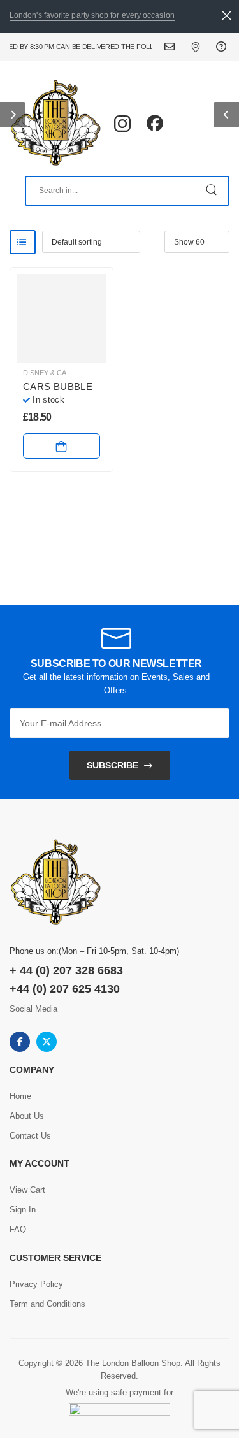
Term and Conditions (47, 1304)
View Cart (27, 1190)
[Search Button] (212, 191)
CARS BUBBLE (57, 386)
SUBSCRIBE (112, 765)
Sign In (23, 1209)
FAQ (222, 47)
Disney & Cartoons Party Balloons (92, 373)
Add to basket (61, 446)
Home (20, 1096)
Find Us (204, 47)
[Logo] (55, 123)
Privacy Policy (36, 1284)
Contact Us (177, 47)
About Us (27, 1116)
